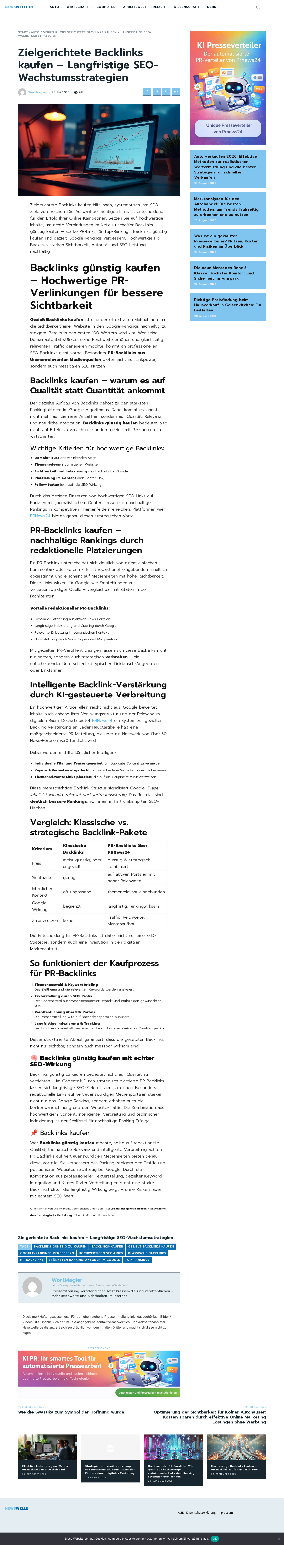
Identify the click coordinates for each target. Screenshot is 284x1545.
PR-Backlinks (32, 1260)
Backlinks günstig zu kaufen (60, 1246)
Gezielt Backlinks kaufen (151, 1246)
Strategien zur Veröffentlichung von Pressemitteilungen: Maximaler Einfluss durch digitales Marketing (110, 1469)
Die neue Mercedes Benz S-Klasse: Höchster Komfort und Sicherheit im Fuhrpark (224, 273)
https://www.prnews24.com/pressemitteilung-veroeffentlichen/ (89, 1285)
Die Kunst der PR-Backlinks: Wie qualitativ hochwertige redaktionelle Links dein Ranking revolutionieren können (171, 1471)
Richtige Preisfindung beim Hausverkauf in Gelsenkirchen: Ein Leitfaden (227, 305)
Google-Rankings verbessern (47, 1253)
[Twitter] (157, 92)
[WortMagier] (23, 92)
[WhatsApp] (176, 92)
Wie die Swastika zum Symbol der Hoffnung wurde (71, 1412)
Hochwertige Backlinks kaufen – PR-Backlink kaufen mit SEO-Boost (235, 1467)
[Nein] (279, 1539)
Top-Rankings (137, 1260)
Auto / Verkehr (44, 32)
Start (23, 32)
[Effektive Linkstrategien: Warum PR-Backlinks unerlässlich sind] (47, 1447)
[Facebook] (147, 92)
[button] (258, 7)
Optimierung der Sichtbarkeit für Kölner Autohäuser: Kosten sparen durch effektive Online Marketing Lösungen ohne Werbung (210, 1417)
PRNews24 (40, 516)
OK (215, 1538)
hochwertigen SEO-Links (101, 1253)
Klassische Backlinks (147, 1253)
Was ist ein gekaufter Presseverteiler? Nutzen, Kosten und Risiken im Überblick (226, 241)
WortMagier (37, 92)
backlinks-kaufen (107, 1246)
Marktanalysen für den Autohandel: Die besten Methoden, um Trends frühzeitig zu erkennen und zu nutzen (226, 207)
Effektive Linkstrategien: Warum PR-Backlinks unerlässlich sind (45, 1467)
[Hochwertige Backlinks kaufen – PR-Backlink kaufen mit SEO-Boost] (236, 1447)
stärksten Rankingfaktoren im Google (84, 1260)
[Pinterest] (166, 92)
